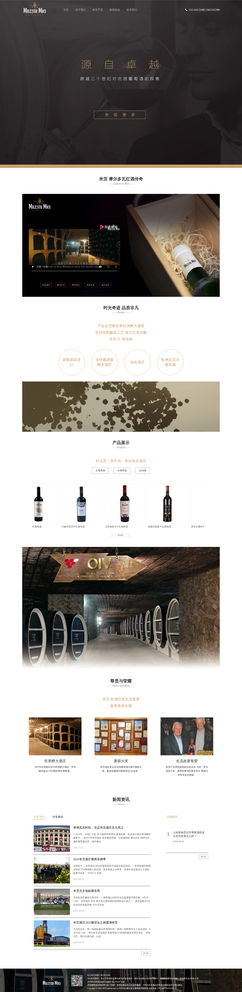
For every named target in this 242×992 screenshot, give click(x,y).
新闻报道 (114, 9)
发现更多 (119, 115)
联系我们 (132, 9)
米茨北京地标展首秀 (86, 891)
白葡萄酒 (122, 470)
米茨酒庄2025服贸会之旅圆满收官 (95, 922)
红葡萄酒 (100, 470)
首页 (66, 9)
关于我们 (80, 9)
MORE (146, 953)
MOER (120, 535)
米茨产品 (97, 9)
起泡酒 (142, 470)
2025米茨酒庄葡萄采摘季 (89, 859)
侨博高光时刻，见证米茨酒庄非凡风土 (98, 827)
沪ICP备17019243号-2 (166, 988)
